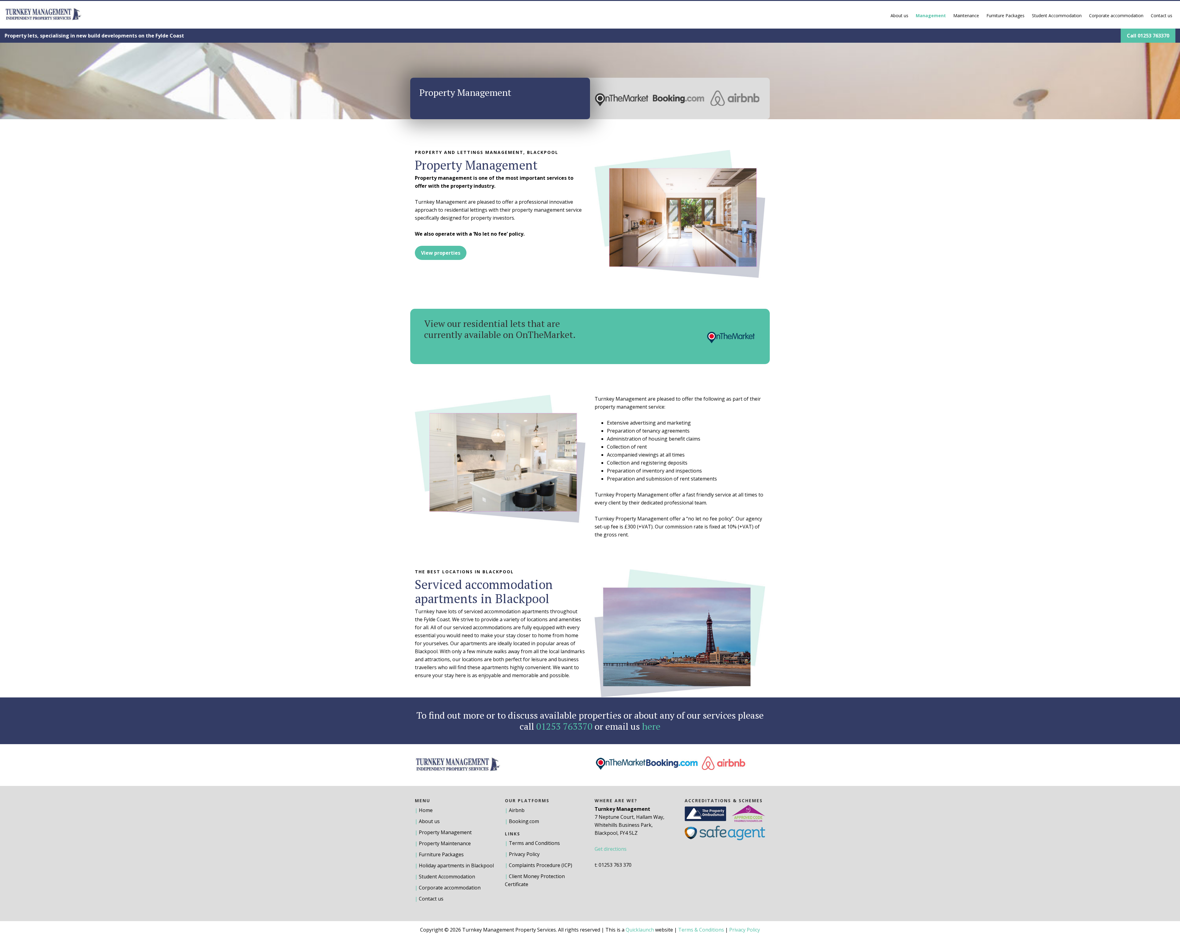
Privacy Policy (524, 854)
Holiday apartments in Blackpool (456, 865)
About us (899, 15)
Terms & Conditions (701, 929)
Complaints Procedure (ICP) (540, 865)
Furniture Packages (1005, 15)
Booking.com (524, 821)
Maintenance (966, 15)
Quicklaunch (640, 929)
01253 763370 (564, 726)
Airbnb (517, 810)
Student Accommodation (1057, 15)
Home (426, 810)
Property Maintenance (445, 843)
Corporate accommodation (1116, 15)
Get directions (611, 849)
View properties (440, 252)
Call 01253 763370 (1148, 35)
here (651, 726)
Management (931, 15)
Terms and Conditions (534, 843)
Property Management (445, 832)
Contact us (1161, 15)
